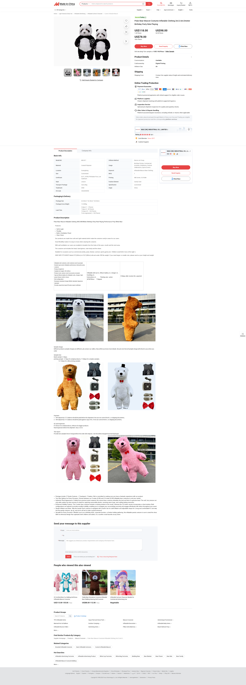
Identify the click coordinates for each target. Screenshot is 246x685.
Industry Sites (135, 671)
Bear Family (179, 656)
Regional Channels (146, 671)
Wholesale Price (126, 671)
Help (158, 10)
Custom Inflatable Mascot (111, 13)
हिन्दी (149, 673)
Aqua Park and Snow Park (96, 620)
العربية (133, 673)
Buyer (148, 10)
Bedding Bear (136, 656)
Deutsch (119, 673)
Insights (172, 671)
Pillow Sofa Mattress (129, 627)
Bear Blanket (148, 656)
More (55, 664)
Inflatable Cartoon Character (95, 13)
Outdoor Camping (93, 623)
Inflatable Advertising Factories (64, 656)
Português (91, 673)
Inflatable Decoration (129, 623)
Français (98, 673)
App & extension (169, 10)
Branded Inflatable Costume (63, 647)
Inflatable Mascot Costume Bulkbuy (66, 661)
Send (68, 556)
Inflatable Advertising (79, 13)
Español (84, 673)
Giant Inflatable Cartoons (83, 647)
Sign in (190, 5)
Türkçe (160, 673)
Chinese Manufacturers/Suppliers (100, 671)
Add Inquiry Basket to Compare (92, 80)
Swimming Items (93, 627)
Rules (191, 10)
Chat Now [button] (184, 46)
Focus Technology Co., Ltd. (110, 677)
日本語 (144, 673)
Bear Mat (169, 656)
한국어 (138, 673)
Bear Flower (159, 656)
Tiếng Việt (167, 673)
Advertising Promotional (165, 620)
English (78, 673)
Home (55, 13)
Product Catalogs (81, 616)
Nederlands (127, 673)
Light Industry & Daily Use (65, 13)
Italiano (113, 673)
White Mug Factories (122, 656)
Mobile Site (164, 671)
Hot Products (75, 671)
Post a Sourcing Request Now (107, 557)
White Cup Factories (106, 656)
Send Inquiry (163, 46)
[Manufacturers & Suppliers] (64, 4)
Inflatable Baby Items (164, 623)
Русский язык (105, 673)
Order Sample (169, 51)
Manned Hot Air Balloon (61, 623)
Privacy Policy (151, 677)
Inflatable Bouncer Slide (61, 627)
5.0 (168, 154)
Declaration (143, 677)
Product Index (156, 671)
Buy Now (144, 46)
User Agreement (134, 677)
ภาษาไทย (154, 673)
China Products (85, 671)
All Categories (60, 10)
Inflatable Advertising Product (87, 656)
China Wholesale (115, 671)
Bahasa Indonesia (176, 673)
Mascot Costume (128, 620)
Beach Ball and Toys (164, 627)
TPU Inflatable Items (60, 620)
